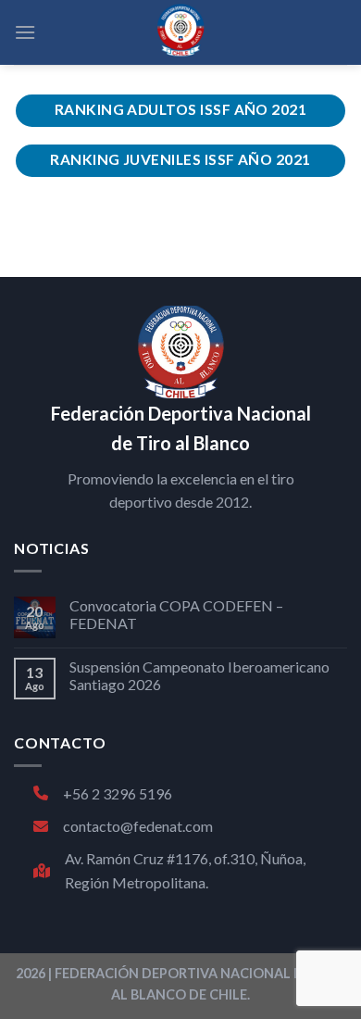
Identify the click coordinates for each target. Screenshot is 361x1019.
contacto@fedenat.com (138, 826)
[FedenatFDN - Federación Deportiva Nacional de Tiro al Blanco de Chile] (180, 32)
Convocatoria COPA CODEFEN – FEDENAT (176, 614)
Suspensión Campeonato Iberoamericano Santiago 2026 (199, 675)
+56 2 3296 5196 (117, 793)
